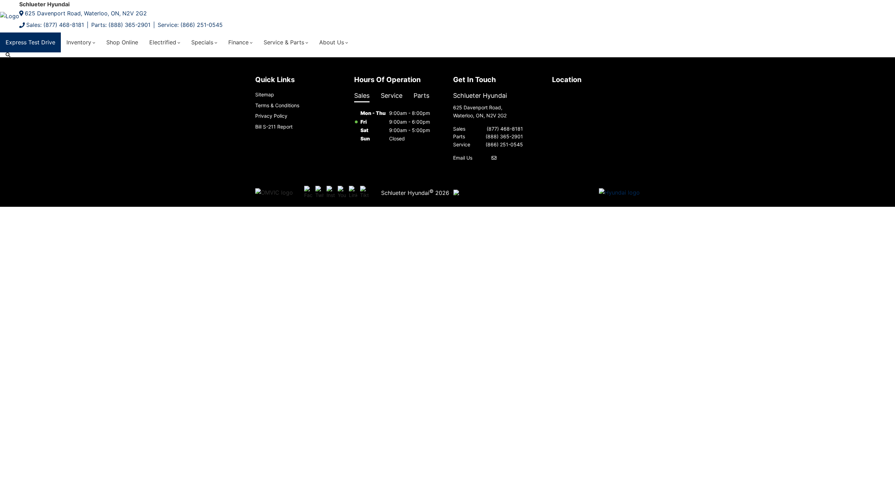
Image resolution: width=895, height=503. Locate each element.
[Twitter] (319, 193)
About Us (331, 42)
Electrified (162, 42)
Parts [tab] (421, 95)
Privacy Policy (271, 116)
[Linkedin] (353, 193)
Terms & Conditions (277, 105)
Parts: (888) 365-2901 (120, 24)
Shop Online (122, 42)
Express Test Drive (30, 42)
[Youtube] (342, 193)
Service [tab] (391, 95)
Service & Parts (284, 42)
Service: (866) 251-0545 (190, 24)
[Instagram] (331, 193)
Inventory (78, 42)
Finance (238, 42)
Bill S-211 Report (274, 127)
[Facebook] (308, 193)
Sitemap (264, 94)
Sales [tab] (362, 95)
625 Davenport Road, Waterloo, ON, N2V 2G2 (86, 13)
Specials (202, 42)
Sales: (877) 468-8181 (55, 24)
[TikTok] (364, 193)
